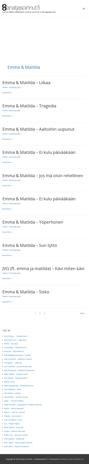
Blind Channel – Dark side (14, 427)
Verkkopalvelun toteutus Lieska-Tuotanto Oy (66, 459)
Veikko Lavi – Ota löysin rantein (16, 435)
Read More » (7, 92)
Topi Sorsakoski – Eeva (13, 420)
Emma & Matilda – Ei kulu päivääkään (39, 152)
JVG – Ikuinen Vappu (11, 423)
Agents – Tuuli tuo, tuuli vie (14, 412)
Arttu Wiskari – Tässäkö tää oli (16, 336)
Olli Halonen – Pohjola (12, 393)
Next (83, 313)
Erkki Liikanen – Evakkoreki (14, 439)
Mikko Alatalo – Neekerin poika (16, 374)
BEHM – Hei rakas (11, 343)
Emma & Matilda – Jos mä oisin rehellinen (42, 175)
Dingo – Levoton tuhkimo (14, 401)
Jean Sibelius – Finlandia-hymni (15, 378)
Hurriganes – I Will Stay (13, 363)
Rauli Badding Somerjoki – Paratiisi (17, 355)
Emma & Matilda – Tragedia (29, 106)
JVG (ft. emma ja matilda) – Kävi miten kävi (43, 268)
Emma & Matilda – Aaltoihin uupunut (38, 129)
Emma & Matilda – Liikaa (26, 82)
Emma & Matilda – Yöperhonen (32, 222)
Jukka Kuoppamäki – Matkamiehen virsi (19, 385)
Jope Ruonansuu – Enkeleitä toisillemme (19, 370)
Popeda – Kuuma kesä (12, 416)
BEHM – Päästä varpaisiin (14, 408)
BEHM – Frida (9, 382)
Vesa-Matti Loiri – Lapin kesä (15, 340)
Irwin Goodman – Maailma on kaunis (18, 359)
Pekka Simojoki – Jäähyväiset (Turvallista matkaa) (23, 404)
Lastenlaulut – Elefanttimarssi (15, 347)
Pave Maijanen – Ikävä (12, 389)
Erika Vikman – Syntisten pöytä (16, 397)
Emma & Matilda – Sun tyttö (29, 245)
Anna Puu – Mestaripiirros (14, 351)
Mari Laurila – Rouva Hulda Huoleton (18, 442)
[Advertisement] (44, 35)
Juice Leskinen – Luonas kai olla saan (18, 366)
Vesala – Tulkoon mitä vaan (14, 431)
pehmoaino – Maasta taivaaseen (16, 446)
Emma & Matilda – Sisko (25, 292)
